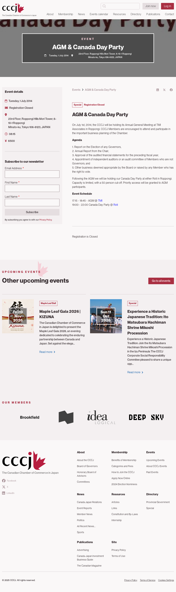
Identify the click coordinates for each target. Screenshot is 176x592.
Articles (115, 502)
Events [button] (150, 452)
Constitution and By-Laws (125, 514)
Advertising (83, 550)
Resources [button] (119, 14)
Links (114, 508)
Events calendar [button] (99, 14)
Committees (83, 481)
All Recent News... (86, 526)
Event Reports (84, 508)
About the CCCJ (85, 460)
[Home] (19, 8)
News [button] (81, 14)
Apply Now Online (121, 478)
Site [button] (114, 542)
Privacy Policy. (45, 220)
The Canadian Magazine (89, 565)
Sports (80, 532)
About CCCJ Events (156, 466)
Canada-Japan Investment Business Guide (90, 558)
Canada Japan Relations (89, 502)
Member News (84, 514)
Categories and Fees (122, 466)
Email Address (13, 168)
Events (76, 89)
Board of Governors (87, 466)
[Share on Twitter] (164, 90)
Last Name (11, 196)
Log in (167, 6)
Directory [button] (136, 14)
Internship (117, 520)
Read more (45, 352)
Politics (80, 520)
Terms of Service (147, 580)
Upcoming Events (155, 460)
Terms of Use (118, 556)
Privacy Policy (119, 550)
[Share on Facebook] (171, 90)
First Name (11, 182)
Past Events (152, 472)
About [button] (50, 14)
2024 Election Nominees (124, 484)
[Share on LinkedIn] (157, 90)
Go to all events (161, 280)
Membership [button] (65, 14)
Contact (169, 14)
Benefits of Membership (124, 460)
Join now (150, 6)
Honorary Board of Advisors (86, 474)
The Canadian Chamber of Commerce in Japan (19, 15)
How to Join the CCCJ (123, 472)
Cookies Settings (166, 580)
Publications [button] (153, 14)
